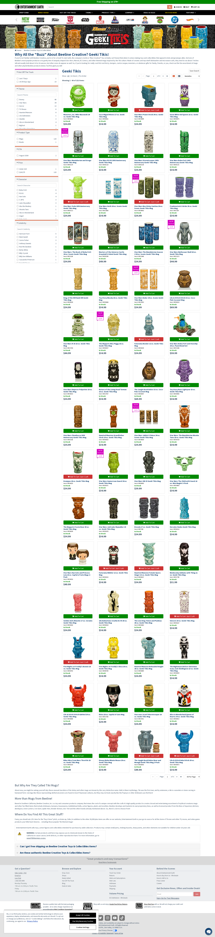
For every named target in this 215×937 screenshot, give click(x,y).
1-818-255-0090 (20, 881)
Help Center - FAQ (21, 873)
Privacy (94, 933)
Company (129, 12)
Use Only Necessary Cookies (82, 921)
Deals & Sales (149, 12)
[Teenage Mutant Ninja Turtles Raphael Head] (160, 20)
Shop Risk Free (149, 904)
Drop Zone (65, 873)
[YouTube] (115, 918)
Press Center (161, 881)
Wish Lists (112, 881)
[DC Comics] (175, 20)
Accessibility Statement (105, 933)
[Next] (198, 19)
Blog (63, 883)
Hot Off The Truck (68, 12)
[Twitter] (100, 918)
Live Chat (18, 878)
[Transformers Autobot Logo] (70, 20)
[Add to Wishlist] (91, 86)
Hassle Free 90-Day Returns (118, 904)
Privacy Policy (32, 921)
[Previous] (16, 19)
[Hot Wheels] (190, 20)
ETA (20, 149)
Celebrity (22, 223)
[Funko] (55, 20)
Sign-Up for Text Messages (168, 898)
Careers (159, 883)
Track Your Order (115, 873)
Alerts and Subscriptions (117, 878)
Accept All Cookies (83, 915)
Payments (112, 886)
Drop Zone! (24, 12)
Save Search (194, 71)
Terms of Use (118, 933)
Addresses (112, 883)
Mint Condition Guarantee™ (63, 909)
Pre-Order (82, 76)
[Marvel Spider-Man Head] (100, 20)
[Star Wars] (85, 20)
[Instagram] (107, 918)
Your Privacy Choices (105, 930)
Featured (190, 12)
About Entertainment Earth (166, 873)
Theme (88, 12)
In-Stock (74, 76)
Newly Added (43, 12)
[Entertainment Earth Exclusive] (40, 20)
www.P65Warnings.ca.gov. (36, 838)
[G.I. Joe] (130, 20)
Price (20, 162)
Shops (64, 875)
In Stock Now (171, 12)
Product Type (108, 12)
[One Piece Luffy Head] (145, 20)
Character (22, 179)
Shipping (112, 889)
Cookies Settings (82, 927)
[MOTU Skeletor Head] (115, 20)
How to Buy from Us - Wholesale (167, 875)
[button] (208, 931)
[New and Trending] (25, 20)
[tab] (107, 846)
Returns (111, 875)
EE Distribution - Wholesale (118, 898)
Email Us (18, 875)
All (68, 76)
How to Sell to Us (162, 878)
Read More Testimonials (107, 862)
